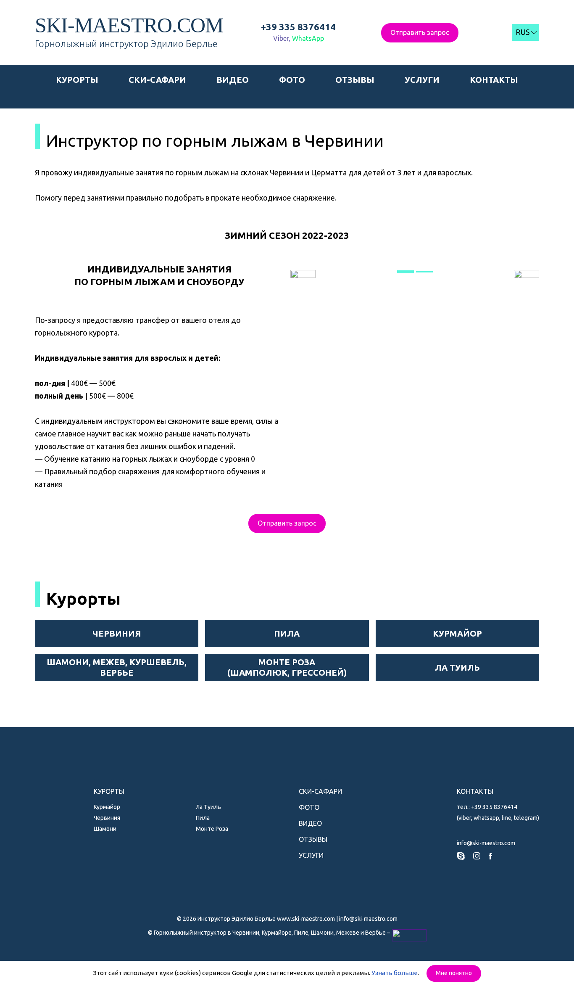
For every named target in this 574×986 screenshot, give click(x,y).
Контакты (494, 80)
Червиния (107, 817)
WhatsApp (308, 38)
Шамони (105, 828)
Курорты (77, 80)
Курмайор (107, 807)
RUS (523, 32)
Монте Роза (212, 828)
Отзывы (354, 80)
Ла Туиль (208, 807)
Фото (292, 80)
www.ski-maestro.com (306, 918)
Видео (232, 80)
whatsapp (486, 817)
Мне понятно (454, 973)
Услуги (422, 80)
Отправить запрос (419, 32)
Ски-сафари (157, 80)
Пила (203, 817)
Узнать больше (394, 972)
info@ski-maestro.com (486, 843)
